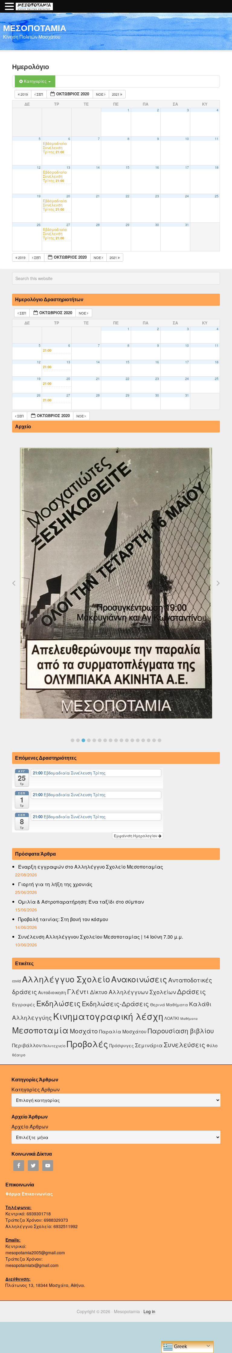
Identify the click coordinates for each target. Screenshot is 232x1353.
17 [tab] (159, 740)
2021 (116, 94)
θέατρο (18, 1054)
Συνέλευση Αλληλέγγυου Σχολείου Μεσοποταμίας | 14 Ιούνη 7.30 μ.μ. (100, 936)
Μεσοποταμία (40, 1030)
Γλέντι (78, 991)
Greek (180, 1346)
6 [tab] (100, 740)
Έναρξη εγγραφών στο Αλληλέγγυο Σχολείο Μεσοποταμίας (90, 866)
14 (98, 167)
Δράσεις (191, 991)
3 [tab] (83, 740)
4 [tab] (89, 740)
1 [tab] (72, 740)
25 (216, 196)
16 (157, 167)
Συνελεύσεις (184, 1044)
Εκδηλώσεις (58, 1002)
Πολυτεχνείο (54, 1045)
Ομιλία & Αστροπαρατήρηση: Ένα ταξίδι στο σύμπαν (81, 901)
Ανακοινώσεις (139, 979)
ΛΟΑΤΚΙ (171, 1018)
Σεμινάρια (149, 1045)
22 (127, 196)
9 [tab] (116, 740)
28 (98, 224)
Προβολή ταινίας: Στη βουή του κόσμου (63, 919)
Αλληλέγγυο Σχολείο (66, 979)
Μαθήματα (189, 1018)
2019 (24, 94)
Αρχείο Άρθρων (29, 1126)
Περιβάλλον (26, 1045)
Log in (149, 1311)
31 (187, 224)
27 (68, 224)
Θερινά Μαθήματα (169, 1004)
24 (187, 196)
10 (187, 138)
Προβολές (87, 1043)
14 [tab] (143, 740)
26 (38, 224)
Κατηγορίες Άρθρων (35, 1089)
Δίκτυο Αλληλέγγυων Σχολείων (133, 992)
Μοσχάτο (84, 1030)
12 (38, 167)
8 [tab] (110, 740)
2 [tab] (78, 740)
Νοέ (100, 94)
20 (68, 196)
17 (187, 167)
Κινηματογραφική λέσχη (108, 1016)
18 (216, 167)
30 (157, 224)
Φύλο (212, 1045)
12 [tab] (132, 740)
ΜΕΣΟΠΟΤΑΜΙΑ (34, 28)
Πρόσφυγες (121, 1045)
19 (38, 196)
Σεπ (40, 94)
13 (68, 167)
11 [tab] (127, 740)
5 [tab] (94, 740)
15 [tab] (148, 740)
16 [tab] (154, 740)
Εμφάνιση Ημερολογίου (136, 835)
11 (216, 138)
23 (157, 196)
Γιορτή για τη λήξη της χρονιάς (55, 884)
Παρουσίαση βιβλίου (181, 1030)
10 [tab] (121, 740)
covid (16, 980)
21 (98, 196)
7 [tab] (105, 740)
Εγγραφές (23, 1004)
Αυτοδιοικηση (52, 992)
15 (127, 167)
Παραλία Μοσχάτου (123, 1031)
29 (127, 224)
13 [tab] (138, 740)
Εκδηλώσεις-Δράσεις (115, 1003)
